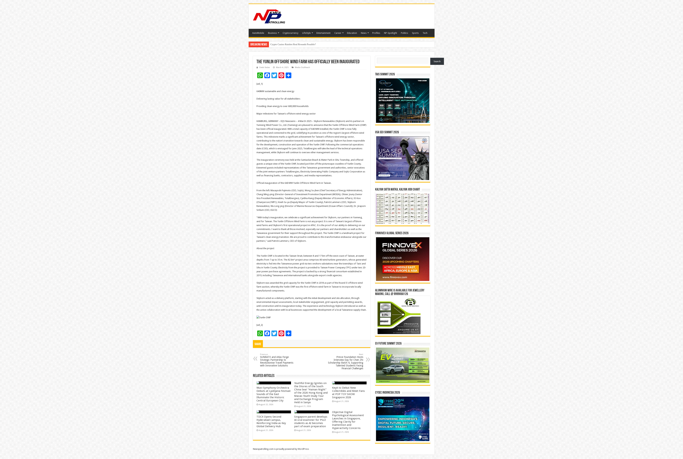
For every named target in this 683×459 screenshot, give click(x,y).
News (364, 33)
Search (437, 61)
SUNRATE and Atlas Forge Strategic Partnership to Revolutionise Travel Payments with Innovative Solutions (276, 360)
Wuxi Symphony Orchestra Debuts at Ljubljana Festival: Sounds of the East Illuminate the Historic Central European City (273, 394)
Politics (404, 33)
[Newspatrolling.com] (269, 16)
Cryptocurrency (290, 33)
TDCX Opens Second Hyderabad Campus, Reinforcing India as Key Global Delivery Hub (271, 421)
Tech (425, 33)
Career (337, 33)
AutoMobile (258, 33)
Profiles (376, 33)
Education (352, 33)
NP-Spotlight (390, 33)
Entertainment (323, 33)
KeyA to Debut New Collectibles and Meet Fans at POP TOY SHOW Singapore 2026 (348, 392)
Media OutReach (302, 67)
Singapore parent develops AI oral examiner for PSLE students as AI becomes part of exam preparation (310, 421)
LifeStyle (306, 33)
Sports (415, 33)
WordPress (303, 449)
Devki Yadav (264, 67)
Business (272, 33)
